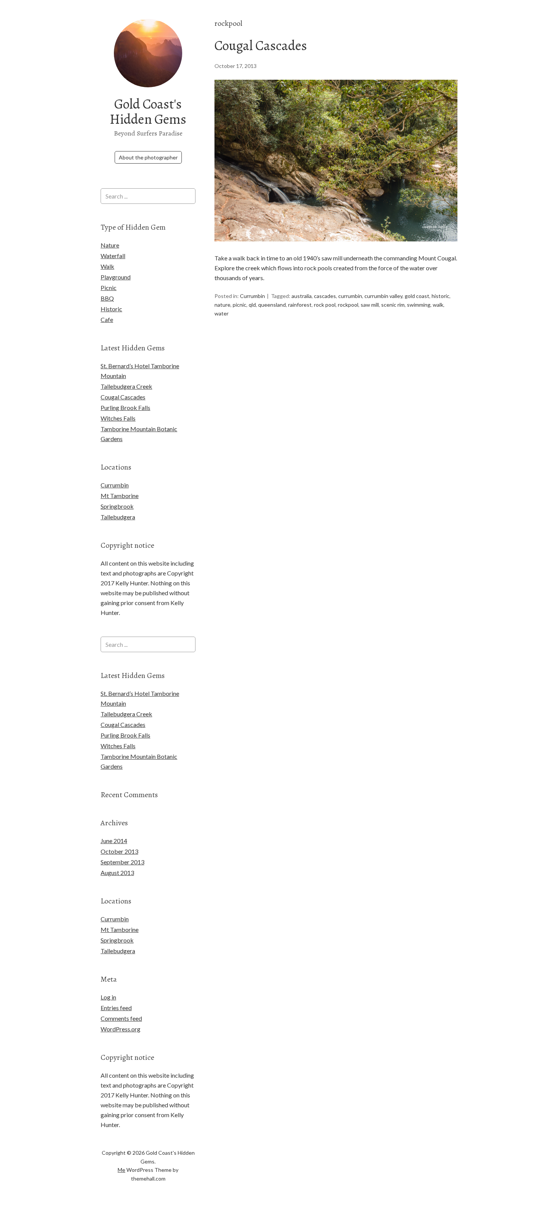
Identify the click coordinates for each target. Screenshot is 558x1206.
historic (440, 296)
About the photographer (148, 157)
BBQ (107, 298)
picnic (239, 304)
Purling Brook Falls (125, 407)
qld (252, 304)
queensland (272, 304)
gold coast (417, 296)
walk (438, 304)
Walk (107, 266)
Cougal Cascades (260, 45)
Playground (116, 277)
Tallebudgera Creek (126, 386)
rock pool (325, 304)
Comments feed (121, 1018)
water (221, 313)
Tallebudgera (118, 516)
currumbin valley (383, 296)
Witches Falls (118, 418)
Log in (108, 997)
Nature (110, 245)
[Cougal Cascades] (335, 248)
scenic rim (393, 304)
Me (121, 1170)
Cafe (107, 319)
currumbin (350, 296)
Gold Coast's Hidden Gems (148, 111)
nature (222, 304)
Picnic (109, 287)
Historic (111, 308)
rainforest (300, 304)
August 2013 (117, 872)
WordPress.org (120, 1029)
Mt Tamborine (120, 495)
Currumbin (252, 296)
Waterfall (113, 255)
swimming (418, 304)
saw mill (370, 304)
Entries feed (116, 1007)
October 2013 (119, 851)
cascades (325, 296)
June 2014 (114, 840)
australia (302, 296)
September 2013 (122, 861)
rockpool (348, 304)
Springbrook (117, 506)
